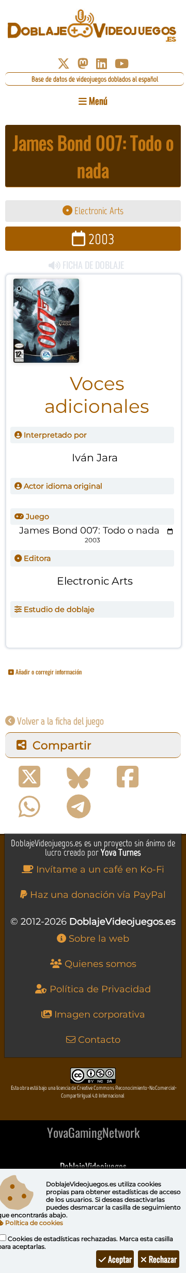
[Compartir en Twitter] (29, 777)
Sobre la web (97, 938)
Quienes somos (99, 964)
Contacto (97, 1039)
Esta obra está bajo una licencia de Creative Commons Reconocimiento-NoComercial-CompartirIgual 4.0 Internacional (94, 1092)
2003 (99, 238)
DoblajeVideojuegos (93, 1166)
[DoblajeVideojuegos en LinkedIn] (101, 63)
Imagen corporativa (98, 1014)
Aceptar (119, 1259)
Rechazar (162, 1259)
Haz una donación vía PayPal (96, 894)
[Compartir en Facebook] (127, 777)
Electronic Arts (97, 211)
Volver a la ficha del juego (59, 721)
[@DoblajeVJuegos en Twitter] (63, 63)
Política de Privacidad (99, 989)
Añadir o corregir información (48, 671)
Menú (97, 100)
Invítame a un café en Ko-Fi (99, 869)
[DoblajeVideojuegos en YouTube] (122, 63)
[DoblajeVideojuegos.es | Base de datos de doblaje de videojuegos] (93, 26)
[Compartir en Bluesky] (78, 777)
